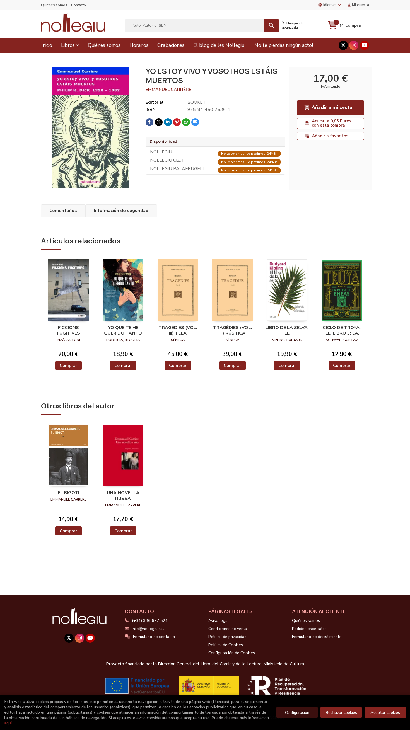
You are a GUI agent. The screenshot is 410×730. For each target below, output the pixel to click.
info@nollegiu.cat (148, 628)
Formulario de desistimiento (317, 636)
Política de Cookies (225, 644)
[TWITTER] (343, 45)
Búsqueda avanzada (292, 25)
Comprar (68, 365)
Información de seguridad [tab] (121, 210)
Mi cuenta (360, 5)
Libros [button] (68, 45)
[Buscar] (271, 25)
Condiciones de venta (227, 628)
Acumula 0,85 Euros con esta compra (331, 123)
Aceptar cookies (385, 712)
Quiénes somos (54, 5)
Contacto (78, 5)
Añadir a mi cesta (332, 107)
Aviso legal (218, 620)
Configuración (297, 712)
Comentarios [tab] (63, 210)
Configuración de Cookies (231, 653)
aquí (8, 723)
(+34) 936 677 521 (150, 620)
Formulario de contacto (154, 636)
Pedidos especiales (309, 628)
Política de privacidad (227, 636)
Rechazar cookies (341, 712)
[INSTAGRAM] (353, 45)
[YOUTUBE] (364, 45)
